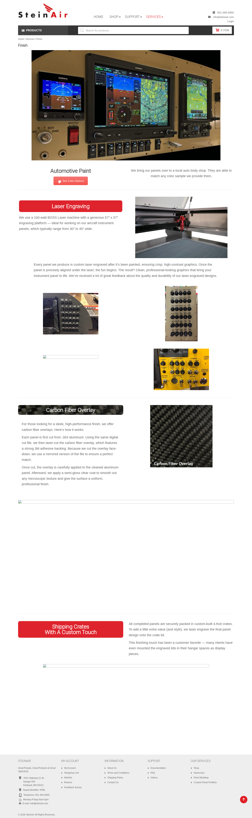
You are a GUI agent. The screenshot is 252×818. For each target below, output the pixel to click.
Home (21, 39)
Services (30, 39)
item (225, 30)
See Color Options (73, 180)
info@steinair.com (223, 16)
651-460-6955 (225, 12)
